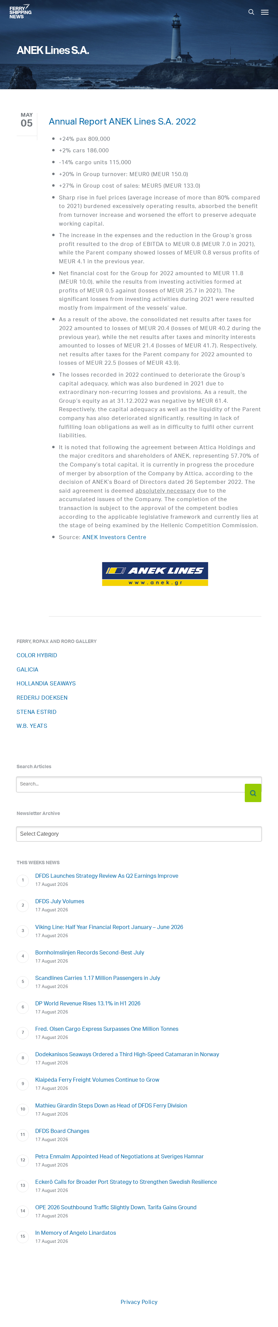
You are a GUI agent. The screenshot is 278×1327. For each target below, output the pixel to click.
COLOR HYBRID (37, 656)
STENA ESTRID (36, 712)
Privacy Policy (139, 1302)
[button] (265, 11)
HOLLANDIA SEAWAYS (46, 684)
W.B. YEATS (32, 726)
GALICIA (28, 670)
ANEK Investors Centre (114, 538)
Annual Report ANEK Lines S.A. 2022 (122, 123)
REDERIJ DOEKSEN (42, 698)
